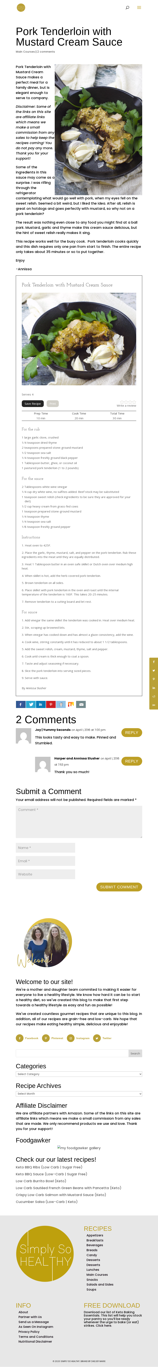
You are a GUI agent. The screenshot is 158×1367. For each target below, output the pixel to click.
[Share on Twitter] (153, 670)
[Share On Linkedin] (41, 704)
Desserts (93, 1260)
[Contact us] (81, 704)
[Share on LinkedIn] (153, 688)
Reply (131, 732)
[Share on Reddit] (153, 696)
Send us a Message (33, 1322)
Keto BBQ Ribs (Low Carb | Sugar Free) (49, 1167)
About (23, 1312)
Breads (92, 1250)
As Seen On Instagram (35, 1327)
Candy (92, 1255)
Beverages (95, 1245)
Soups (91, 1289)
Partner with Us (30, 1317)
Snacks (92, 1279)
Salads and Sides (100, 1284)
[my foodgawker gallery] (79, 1148)
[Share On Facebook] (21, 704)
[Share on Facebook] (153, 662)
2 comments (46, 52)
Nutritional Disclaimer (35, 1341)
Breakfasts (95, 1240)
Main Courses (25, 52)
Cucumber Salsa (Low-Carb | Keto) (47, 1201)
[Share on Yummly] (153, 705)
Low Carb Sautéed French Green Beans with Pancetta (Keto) (68, 1187)
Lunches (93, 1270)
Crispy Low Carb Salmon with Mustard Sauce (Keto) (61, 1194)
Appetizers (95, 1235)
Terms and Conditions (35, 1337)
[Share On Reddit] (61, 704)
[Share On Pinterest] (51, 704)
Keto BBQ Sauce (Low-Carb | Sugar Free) (51, 1174)
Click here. (104, 1325)
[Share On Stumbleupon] (71, 704)
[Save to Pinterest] (153, 679)
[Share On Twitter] (31, 704)
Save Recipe (33, 403)
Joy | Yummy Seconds (53, 730)
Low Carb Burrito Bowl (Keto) (41, 1181)
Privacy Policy (29, 1332)
